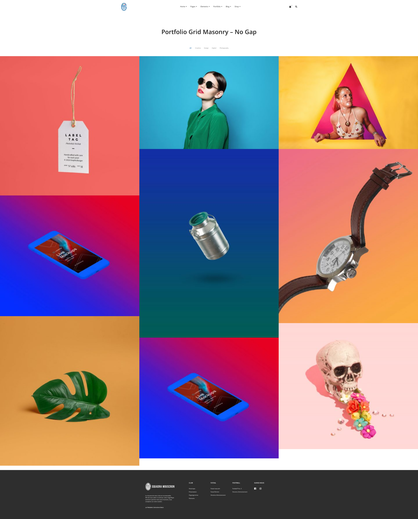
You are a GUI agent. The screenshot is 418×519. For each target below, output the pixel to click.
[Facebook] (255, 488)
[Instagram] (260, 488)
